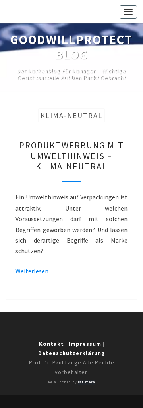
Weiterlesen (31, 271)
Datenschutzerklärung (71, 353)
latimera (86, 382)
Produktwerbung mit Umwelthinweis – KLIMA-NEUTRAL (71, 156)
